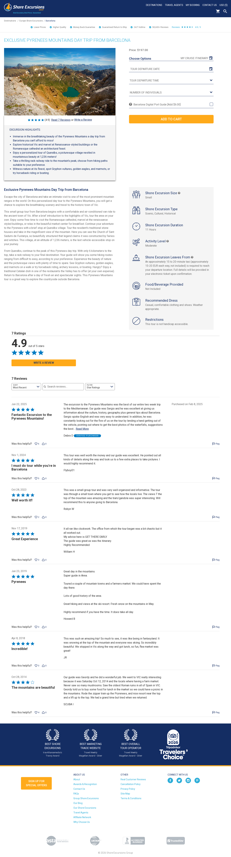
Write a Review (83, 119)
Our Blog (78, 803)
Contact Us (209, 5)
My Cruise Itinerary (194, 58)
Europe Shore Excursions (31, 21)
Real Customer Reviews (133, 779)
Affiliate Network (82, 817)
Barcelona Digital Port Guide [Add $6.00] (157, 104)
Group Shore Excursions (86, 798)
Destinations (154, 5)
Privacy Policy (128, 789)
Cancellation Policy (131, 784)
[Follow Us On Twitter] (179, 780)
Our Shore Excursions (84, 807)
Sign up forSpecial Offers (36, 783)
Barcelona (50, 21)
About (76, 779)
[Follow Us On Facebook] (170, 780)
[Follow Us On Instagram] (188, 780)
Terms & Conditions (131, 798)
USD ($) (224, 5)
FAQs (76, 793)
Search (225, 11)
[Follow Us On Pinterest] (197, 780)
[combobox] (26, 386)
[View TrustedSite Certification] (176, 840)
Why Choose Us (81, 822)
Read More (82, 428)
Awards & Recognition (85, 784)
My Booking (193, 5)
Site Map (125, 793)
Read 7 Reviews (61, 120)
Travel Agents (174, 5)
